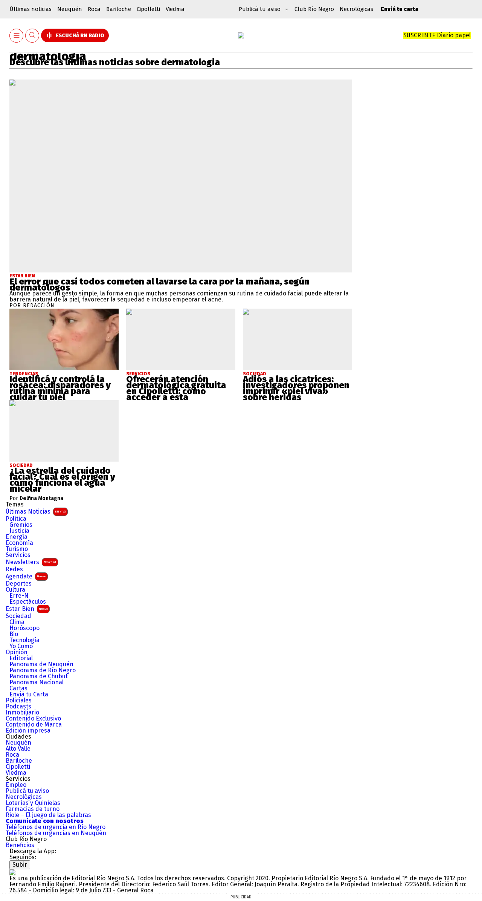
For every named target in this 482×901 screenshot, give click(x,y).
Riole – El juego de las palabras (48, 815)
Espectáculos (27, 602)
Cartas (18, 688)
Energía (16, 537)
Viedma (175, 9)
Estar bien (22, 276)
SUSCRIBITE (437, 35)
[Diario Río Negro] (241, 35)
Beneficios (20, 845)
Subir (19, 864)
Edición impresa (28, 731)
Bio (13, 634)
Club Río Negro (314, 9)
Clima (16, 622)
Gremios (20, 525)
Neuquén (69, 9)
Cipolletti (148, 9)
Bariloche (118, 9)
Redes (14, 569)
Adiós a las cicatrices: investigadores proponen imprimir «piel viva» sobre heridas (296, 388)
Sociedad (18, 616)
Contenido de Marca (34, 725)
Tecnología (24, 640)
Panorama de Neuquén (41, 664)
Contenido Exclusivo (33, 719)
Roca (94, 9)
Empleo (16, 785)
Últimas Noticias (36, 511)
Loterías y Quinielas (33, 803)
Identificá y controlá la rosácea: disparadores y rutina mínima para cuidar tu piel (60, 388)
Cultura (15, 590)
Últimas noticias (30, 9)
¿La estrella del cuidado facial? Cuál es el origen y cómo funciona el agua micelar (62, 479)
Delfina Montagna (41, 499)
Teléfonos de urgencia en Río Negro (55, 827)
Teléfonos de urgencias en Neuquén (56, 833)
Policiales (19, 701)
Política (16, 519)
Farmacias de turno (32, 809)
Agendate (26, 576)
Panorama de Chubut (38, 676)
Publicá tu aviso (27, 791)
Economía (19, 543)
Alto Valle (18, 749)
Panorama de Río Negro (42, 670)
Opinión (16, 652)
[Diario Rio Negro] (12, 872)
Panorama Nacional (36, 682)
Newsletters (31, 562)
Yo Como (21, 646)
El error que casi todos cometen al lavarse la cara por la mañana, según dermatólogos (159, 284)
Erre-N (19, 596)
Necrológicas (356, 9)
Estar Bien (27, 608)
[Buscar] (32, 35)
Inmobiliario (22, 713)
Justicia (19, 531)
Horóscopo (24, 628)
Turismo (17, 549)
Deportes (19, 584)
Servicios (18, 555)
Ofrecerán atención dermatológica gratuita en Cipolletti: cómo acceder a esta (176, 388)
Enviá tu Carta (28, 694)
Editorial (21, 658)
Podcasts (18, 707)
